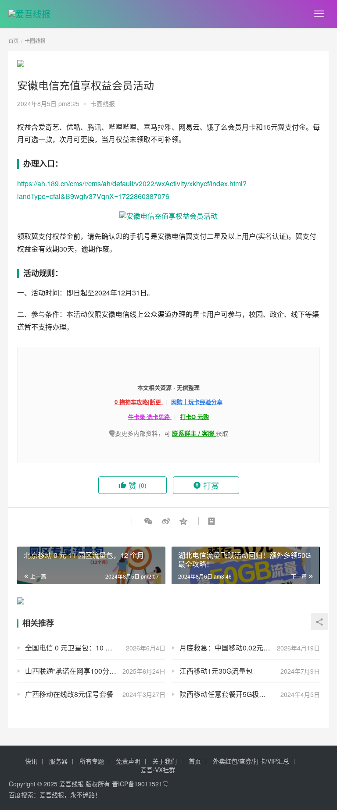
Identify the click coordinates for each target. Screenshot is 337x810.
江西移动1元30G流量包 (216, 671)
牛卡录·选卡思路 (150, 416)
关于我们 (164, 761)
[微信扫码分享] (148, 520)
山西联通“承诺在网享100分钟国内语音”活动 (93, 671)
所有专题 (91, 761)
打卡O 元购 (194, 416)
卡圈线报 (102, 103)
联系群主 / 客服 (194, 433)
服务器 (58, 761)
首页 (13, 40)
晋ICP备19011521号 (140, 783)
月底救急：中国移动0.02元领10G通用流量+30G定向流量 (249, 648)
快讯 (31, 761)
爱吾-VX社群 (157, 770)
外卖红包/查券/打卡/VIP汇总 (251, 761)
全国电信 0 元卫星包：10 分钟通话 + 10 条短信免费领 (95, 648)
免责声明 (128, 761)
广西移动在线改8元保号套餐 (69, 694)
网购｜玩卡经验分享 (196, 402)
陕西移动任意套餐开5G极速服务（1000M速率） (249, 694)
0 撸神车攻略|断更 (139, 402)
